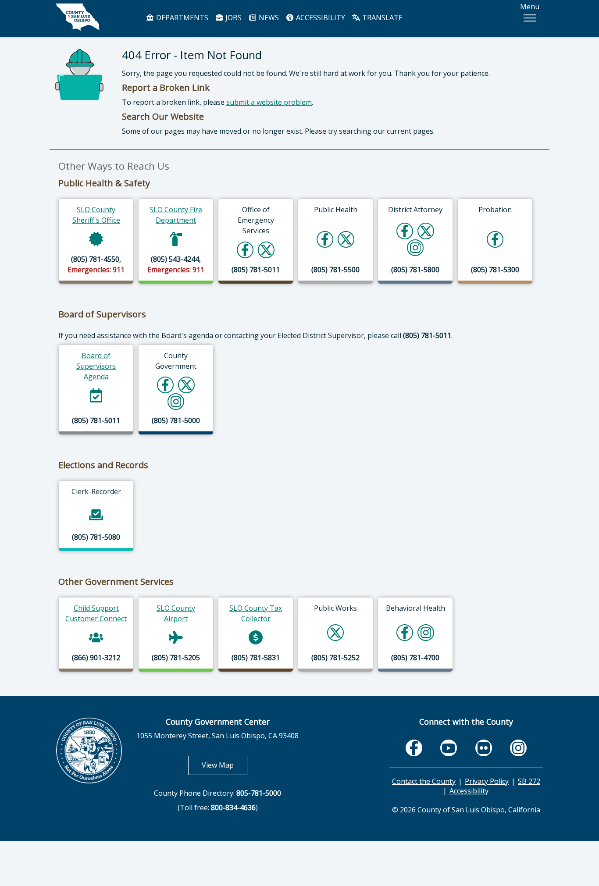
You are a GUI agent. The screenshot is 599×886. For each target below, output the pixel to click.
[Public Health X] (346, 239)
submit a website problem (269, 102)
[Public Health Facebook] (325, 239)
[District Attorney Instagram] (415, 247)
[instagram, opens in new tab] (518, 747)
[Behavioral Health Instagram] (426, 632)
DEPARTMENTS (181, 17)
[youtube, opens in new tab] (448, 748)
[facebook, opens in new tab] (414, 747)
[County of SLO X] (186, 384)
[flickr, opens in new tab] (483, 747)
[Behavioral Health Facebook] (405, 632)
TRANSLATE (381, 17)
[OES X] (266, 249)
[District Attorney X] (426, 230)
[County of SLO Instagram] (176, 401)
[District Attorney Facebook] (405, 230)
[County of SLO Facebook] (165, 384)
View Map (224, 765)
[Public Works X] (335, 632)
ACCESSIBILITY (319, 17)
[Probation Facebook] (495, 239)
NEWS (268, 17)
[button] (530, 18)
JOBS (233, 17)
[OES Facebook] (245, 249)
